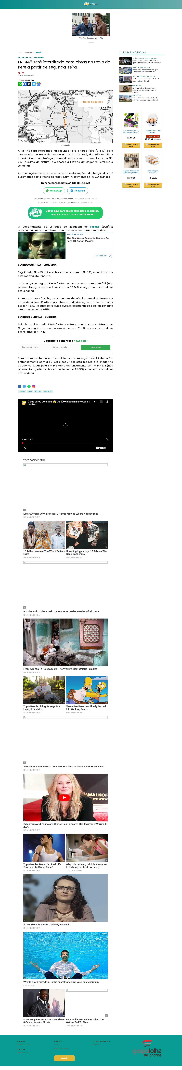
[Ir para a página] (91, 4)
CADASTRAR (96, 347)
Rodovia (38, 391)
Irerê (30, 391)
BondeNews (28, 52)
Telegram (79, 190)
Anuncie (64, 1058)
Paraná (38, 52)
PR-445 (22, 391)
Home (20, 52)
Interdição (48, 391)
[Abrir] (14, 4)
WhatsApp (56, 190)
